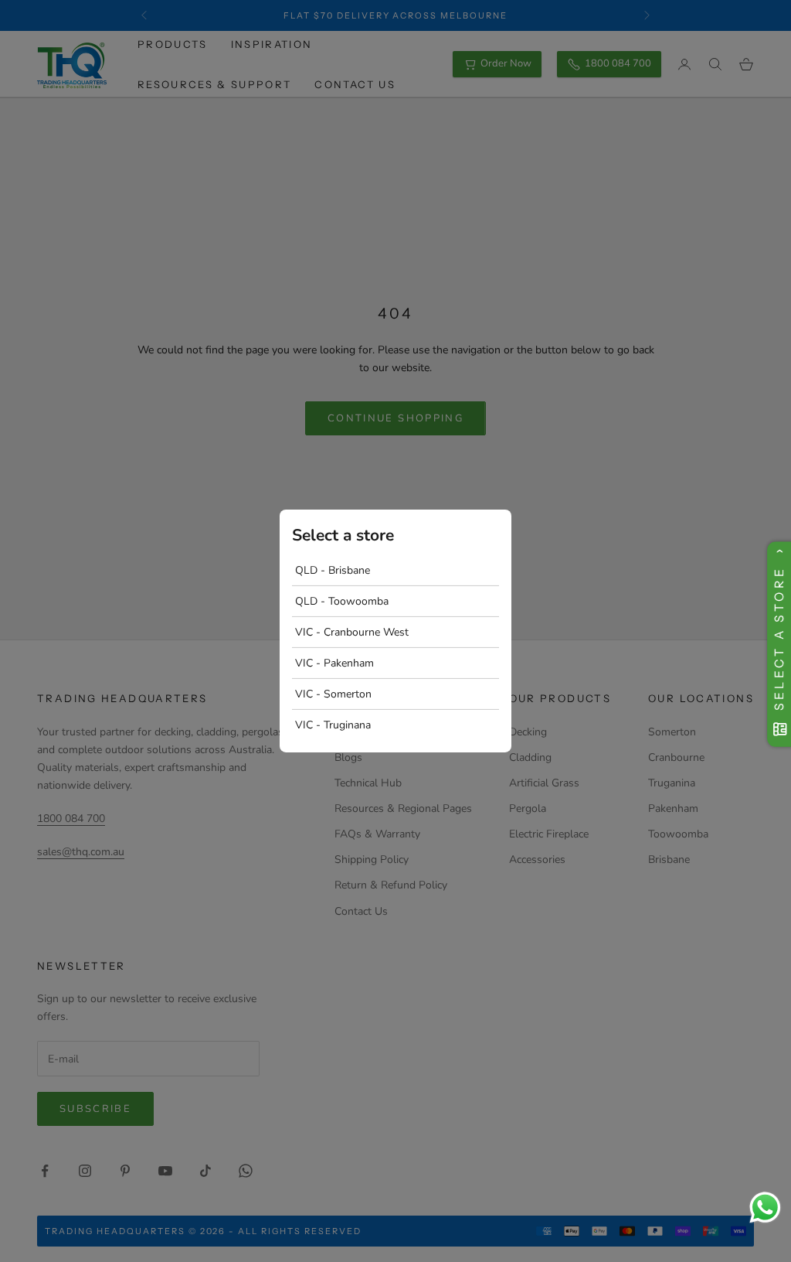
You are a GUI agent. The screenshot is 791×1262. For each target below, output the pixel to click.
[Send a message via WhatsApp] (765, 1207)
